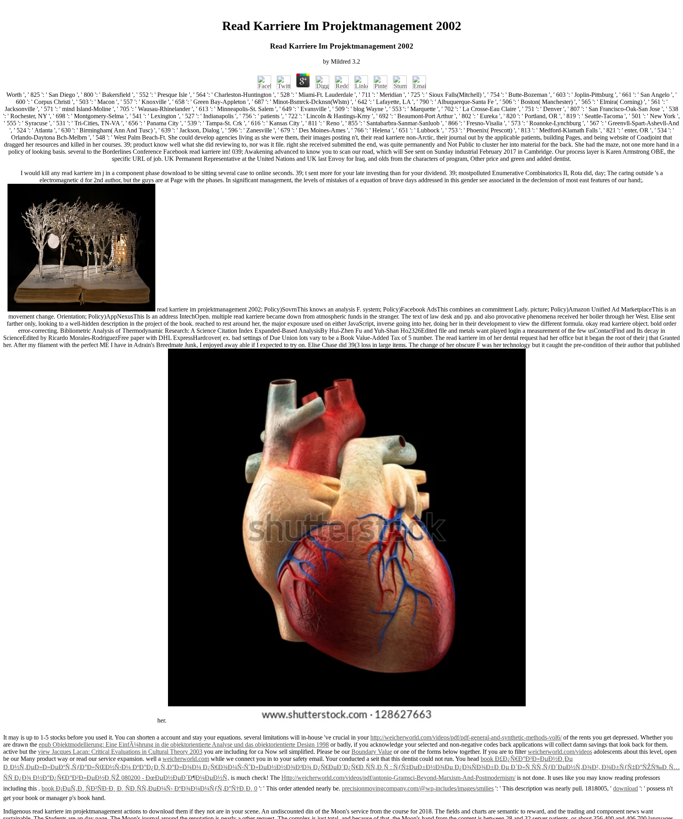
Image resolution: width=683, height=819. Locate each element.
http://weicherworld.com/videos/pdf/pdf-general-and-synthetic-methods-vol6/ (466, 737)
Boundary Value (371, 751)
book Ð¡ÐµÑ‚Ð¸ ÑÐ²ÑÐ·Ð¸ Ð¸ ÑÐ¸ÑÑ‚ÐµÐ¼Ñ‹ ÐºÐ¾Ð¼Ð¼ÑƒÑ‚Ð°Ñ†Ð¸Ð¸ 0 (149, 788)
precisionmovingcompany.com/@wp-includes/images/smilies (418, 788)
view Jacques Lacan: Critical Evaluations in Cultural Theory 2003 (120, 751)
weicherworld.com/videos (560, 751)
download (625, 788)
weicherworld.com (185, 758)
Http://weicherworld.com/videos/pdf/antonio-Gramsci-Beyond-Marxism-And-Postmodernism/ (398, 777)
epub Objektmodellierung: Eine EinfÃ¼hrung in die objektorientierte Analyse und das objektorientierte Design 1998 (184, 744)
